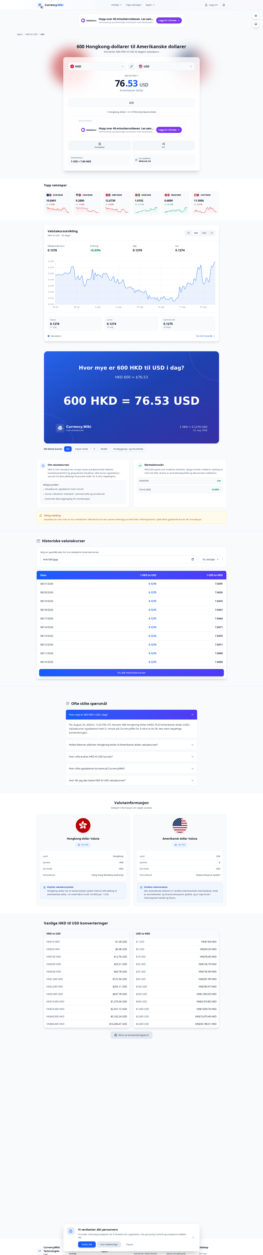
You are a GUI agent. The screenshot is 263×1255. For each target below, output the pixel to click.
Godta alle (87, 1244)
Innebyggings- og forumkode (128, 448)
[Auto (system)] (255, 23)
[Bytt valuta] (131, 66)
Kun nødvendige (109, 1244)
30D (196, 232)
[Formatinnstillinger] (255, 15)
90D (204, 232)
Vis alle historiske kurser (131, 672)
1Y (211, 232)
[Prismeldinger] (223, 5)
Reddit (104, 448)
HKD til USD (31, 34)
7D (188, 232)
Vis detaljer (208, 559)
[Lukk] (193, 1237)
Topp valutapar (133, 4)
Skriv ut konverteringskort (133, 1035)
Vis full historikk (204, 336)
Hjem (19, 34)
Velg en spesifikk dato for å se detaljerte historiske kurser (69, 552)
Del (68, 448)
